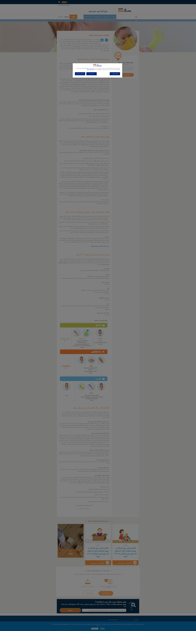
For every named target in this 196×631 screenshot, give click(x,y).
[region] (97, 70)
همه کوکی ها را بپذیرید (80, 73)
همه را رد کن (91, 73)
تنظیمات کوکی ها (115, 73)
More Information (91, 69)
